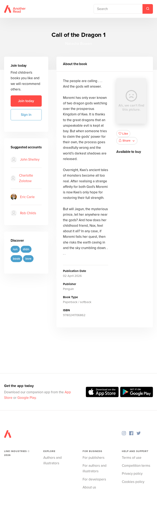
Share (126, 140)
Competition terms (136, 465)
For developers (94, 479)
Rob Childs (28, 213)
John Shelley (29, 159)
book (16, 258)
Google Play (26, 398)
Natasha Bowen (78, 43)
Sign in (26, 115)
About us (89, 487)
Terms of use (131, 457)
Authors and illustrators (52, 460)
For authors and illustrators (95, 468)
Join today (26, 101)
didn (26, 249)
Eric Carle (27, 197)
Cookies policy (133, 482)
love (28, 258)
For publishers (93, 457)
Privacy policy (132, 473)
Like (125, 133)
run (15, 249)
